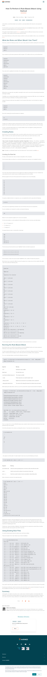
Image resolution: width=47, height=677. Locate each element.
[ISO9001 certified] (27, 648)
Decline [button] (39, 674)
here (24, 29)
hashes (23, 20)
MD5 (20, 20)
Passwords (14, 621)
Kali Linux (18, 31)
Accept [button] (34, 674)
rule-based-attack (29, 20)
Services (4, 657)
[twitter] (17, 644)
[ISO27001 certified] (23, 648)
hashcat (16, 20)
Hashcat (19, 621)
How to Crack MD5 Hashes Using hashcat (20, 623)
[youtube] (25, 644)
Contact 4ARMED (5, 660)
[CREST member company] (19, 648)
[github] (21, 644)
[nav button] (43, 2)
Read (15, 628)
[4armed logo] (23, 639)
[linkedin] (29, 644)
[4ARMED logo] (6, 2)
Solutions (4, 654)
